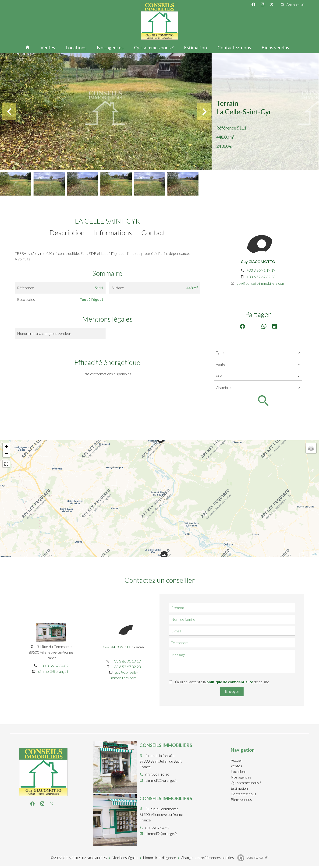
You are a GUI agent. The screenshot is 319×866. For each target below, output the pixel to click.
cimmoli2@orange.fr (54, 671)
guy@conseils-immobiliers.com (261, 283)
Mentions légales (125, 857)
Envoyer (232, 692)
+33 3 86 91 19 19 (261, 270)
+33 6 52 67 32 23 (261, 276)
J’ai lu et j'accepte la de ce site (221, 682)
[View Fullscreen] (6, 463)
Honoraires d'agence (159, 857)
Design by (257, 857)
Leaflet (314, 554)
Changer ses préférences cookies (207, 857)
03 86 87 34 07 (157, 828)
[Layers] (311, 448)
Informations (113, 232)
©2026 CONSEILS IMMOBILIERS (78, 857)
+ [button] (6, 446)
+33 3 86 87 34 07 (54, 665)
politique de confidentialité (229, 682)
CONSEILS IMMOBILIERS (165, 745)
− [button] (6, 453)
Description (67, 232)
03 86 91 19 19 (157, 774)
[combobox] (258, 352)
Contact (153, 232)
